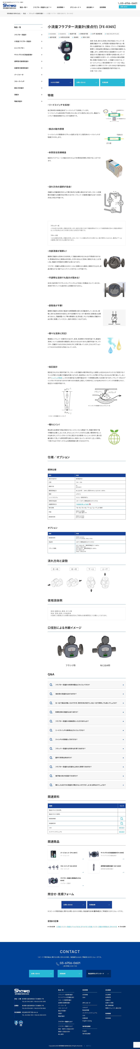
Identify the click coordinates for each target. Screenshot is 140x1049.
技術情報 (60, 7)
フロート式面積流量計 (65, 1000)
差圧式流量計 (62, 1011)
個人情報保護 (109, 1005)
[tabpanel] (64, 50)
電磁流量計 (61, 1016)
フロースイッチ (62, 1008)
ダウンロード (74, 7)
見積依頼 (105, 82)
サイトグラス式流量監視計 (66, 997)
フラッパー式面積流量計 (65, 995)
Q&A (83, 997)
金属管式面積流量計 (64, 1003)
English (84, 1031)
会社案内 (89, 7)
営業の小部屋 (109, 1003)
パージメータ (62, 1005)
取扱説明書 (85, 1010)
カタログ (85, 1007)
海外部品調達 (86, 1026)
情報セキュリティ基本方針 (113, 1008)
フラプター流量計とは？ (41, 7)
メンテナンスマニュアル (89, 1013)
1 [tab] (66, 63)
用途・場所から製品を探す (66, 1029)
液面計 (60, 1013)
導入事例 (61, 1034)
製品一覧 (23, 7)
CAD (83, 1015)
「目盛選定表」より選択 (82, 504)
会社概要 (108, 990)
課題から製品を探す (64, 1031)
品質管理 (108, 997)
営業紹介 (108, 1000)
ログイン (88, 1046)
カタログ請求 (55, 82)
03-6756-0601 (128, 3)
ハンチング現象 (56, 378)
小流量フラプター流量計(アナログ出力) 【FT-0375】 (72, 927)
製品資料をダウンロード (96, 974)
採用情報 (103, 7)
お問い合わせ (123, 7)
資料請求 (121, 828)
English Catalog (87, 1021)
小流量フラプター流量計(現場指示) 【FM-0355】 (102, 927)
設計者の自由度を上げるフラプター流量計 (13, 2)
